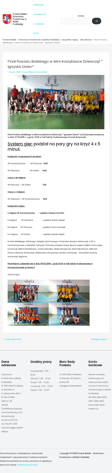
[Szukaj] (96, 21)
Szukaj (81, 15)
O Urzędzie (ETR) (38, 28)
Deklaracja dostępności (39, 9)
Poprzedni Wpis (12, 339)
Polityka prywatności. (27, 464)
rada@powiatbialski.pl (70, 385)
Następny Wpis (100, 339)
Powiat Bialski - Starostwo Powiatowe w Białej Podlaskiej (20, 19)
